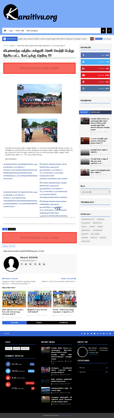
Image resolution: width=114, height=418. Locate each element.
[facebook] (82, 334)
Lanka (92, 226)
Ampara (100, 219)
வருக (11, 31)
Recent (84, 112)
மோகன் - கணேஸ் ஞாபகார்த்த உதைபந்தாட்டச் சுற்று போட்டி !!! (63, 310)
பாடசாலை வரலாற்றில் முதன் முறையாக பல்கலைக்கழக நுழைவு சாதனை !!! (99, 141)
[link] (21, 175)
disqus (39, 322)
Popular (95, 112)
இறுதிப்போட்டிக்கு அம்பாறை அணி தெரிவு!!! (37, 310)
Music (8, 348)
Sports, (25, 60)
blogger (14, 322)
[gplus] (88, 334)
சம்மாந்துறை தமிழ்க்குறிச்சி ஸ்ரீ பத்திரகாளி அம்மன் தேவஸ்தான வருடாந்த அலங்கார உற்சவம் (61, 399)
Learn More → (94, 354)
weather (86, 241)
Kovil (84, 226)
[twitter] (84, 334)
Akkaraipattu (88, 219)
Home (5, 45)
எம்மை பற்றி (20, 31)
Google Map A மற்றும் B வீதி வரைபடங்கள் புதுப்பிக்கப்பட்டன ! (99, 161)
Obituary (86, 230)
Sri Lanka (95, 234)
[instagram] (107, 334)
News (100, 226)
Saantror (97, 230)
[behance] (103, 334)
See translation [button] (10, 159)
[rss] (100, 334)
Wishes (85, 237)
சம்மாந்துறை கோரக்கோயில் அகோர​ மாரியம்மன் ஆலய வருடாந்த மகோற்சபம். (61, 370)
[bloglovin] (94, 334)
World (94, 237)
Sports (12, 45)
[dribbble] (97, 334)
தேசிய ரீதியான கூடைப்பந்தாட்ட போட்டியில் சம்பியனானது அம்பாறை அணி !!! (13, 311)
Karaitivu (92, 38)
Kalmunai (86, 223)
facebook (64, 322)
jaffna (103, 237)
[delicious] (110, 334)
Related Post (8, 288)
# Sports (12, 229)
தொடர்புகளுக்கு (32, 31)
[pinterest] (91, 334)
